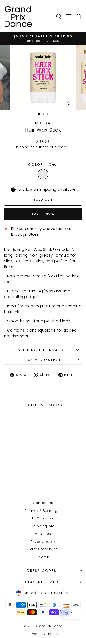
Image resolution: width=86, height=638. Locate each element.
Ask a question (43, 359)
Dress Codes (42, 570)
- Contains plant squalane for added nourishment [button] (40, 333)
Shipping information (43, 350)
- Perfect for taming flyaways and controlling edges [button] (37, 293)
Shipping (21, 147)
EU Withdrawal (43, 518)
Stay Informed (41, 581)
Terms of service (43, 549)
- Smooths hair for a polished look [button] (37, 321)
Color (43, 164)
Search (43, 557)
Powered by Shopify (43, 634)
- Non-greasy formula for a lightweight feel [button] (42, 278)
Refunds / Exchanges (43, 510)
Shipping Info (42, 526)
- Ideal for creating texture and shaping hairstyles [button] (42, 308)
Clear (43, 174)
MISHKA (43, 122)
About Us (43, 533)
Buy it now (43, 214)
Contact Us (43, 502)
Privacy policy (43, 541)
